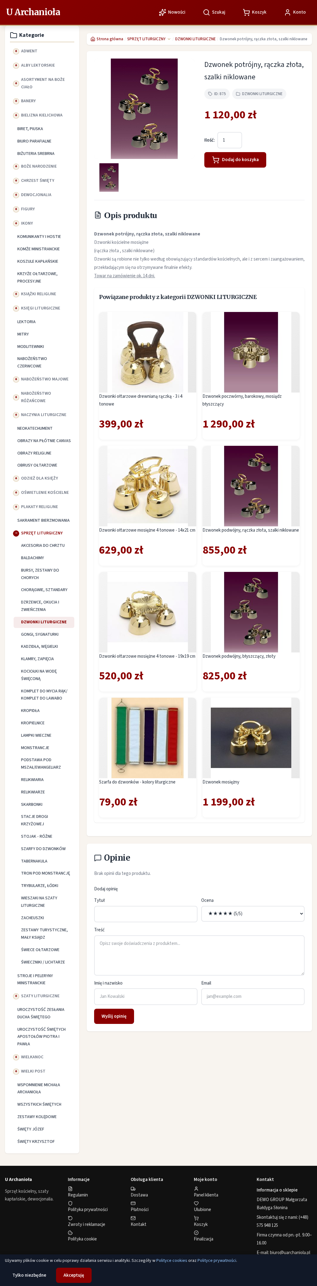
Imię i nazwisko (108, 983)
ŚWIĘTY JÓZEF (30, 1129)
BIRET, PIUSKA (30, 129)
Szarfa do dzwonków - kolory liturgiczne (137, 782)
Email (206, 983)
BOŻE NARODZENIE (39, 166)
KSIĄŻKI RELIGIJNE (38, 294)
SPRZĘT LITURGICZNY (42, 533)
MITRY (23, 334)
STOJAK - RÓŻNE (36, 836)
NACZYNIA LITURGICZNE (43, 415)
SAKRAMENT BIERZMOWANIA (43, 520)
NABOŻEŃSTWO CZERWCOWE (32, 362)
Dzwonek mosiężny (220, 782)
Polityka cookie (82, 1239)
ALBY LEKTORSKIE (38, 65)
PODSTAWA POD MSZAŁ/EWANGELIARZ (41, 763)
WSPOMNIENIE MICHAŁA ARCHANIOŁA (38, 1088)
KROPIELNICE (33, 723)
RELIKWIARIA (32, 780)
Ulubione (202, 1209)
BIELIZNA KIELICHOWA (42, 115)
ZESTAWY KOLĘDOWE (37, 1117)
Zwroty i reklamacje (86, 1224)
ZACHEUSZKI (32, 918)
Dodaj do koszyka (240, 159)
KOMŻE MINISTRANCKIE (38, 249)
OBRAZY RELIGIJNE (34, 453)
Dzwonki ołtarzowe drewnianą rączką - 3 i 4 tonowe (140, 400)
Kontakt (138, 1224)
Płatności (140, 1209)
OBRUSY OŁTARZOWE (37, 465)
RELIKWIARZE (33, 792)
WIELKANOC (32, 1057)
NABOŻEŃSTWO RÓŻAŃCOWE (36, 397)
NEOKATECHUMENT (35, 428)
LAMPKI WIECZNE (36, 735)
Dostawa (139, 1195)
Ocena (207, 900)
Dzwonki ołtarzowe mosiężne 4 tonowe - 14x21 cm (147, 530)
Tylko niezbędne (29, 1275)
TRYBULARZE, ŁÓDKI (39, 886)
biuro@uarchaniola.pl (290, 1252)
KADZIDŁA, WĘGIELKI (39, 646)
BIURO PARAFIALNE (34, 141)
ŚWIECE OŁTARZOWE (40, 950)
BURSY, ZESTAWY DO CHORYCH (40, 574)
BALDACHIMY (32, 558)
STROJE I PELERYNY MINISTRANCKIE (35, 979)
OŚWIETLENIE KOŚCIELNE (45, 492)
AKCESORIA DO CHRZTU (43, 545)
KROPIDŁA (30, 711)
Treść (99, 930)
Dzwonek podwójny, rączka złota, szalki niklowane (250, 530)
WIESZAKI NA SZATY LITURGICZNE (39, 902)
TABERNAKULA (34, 861)
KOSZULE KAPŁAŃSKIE (37, 261)
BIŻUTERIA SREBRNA (35, 154)
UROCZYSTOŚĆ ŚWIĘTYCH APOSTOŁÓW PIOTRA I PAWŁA (41, 1036)
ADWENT (29, 51)
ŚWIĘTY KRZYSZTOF (36, 1142)
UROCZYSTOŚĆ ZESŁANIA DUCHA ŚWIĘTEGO (40, 1013)
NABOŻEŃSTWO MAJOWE (44, 379)
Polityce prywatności (217, 1260)
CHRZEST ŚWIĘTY (37, 181)
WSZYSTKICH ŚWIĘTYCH (39, 1104)
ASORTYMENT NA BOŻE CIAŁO (43, 83)
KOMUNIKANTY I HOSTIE (39, 237)
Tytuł (99, 900)
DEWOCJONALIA (36, 195)
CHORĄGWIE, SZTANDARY (44, 590)
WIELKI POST (33, 1071)
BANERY (28, 101)
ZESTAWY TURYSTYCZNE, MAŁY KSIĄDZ (44, 934)
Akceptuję (73, 1275)
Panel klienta (206, 1195)
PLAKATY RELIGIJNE (39, 507)
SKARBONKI (31, 804)
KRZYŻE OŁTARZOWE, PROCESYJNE (37, 277)
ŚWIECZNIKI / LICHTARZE (43, 962)
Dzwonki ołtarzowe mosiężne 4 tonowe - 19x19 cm (147, 656)
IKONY (27, 223)
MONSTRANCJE (35, 748)
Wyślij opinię (114, 1016)
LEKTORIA (26, 322)
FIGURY (28, 209)
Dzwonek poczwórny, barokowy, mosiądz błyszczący (242, 400)
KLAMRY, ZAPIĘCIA (37, 659)
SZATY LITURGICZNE (40, 996)
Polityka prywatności (88, 1209)
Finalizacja (203, 1239)
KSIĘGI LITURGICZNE (40, 308)
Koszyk (201, 1224)
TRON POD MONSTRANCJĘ (45, 873)
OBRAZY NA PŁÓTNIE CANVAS (44, 441)
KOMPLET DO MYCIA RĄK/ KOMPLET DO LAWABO (44, 695)
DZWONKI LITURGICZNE (44, 622)
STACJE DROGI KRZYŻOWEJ (34, 820)
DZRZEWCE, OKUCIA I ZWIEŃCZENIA (40, 606)
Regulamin (78, 1195)
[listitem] (109, 177)
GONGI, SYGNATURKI (40, 634)
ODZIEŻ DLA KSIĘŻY (39, 478)
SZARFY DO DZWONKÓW (43, 849)
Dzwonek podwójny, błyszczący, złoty (239, 656)
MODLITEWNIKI (30, 347)
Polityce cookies (171, 1260)
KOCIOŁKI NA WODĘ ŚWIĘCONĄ (39, 675)
